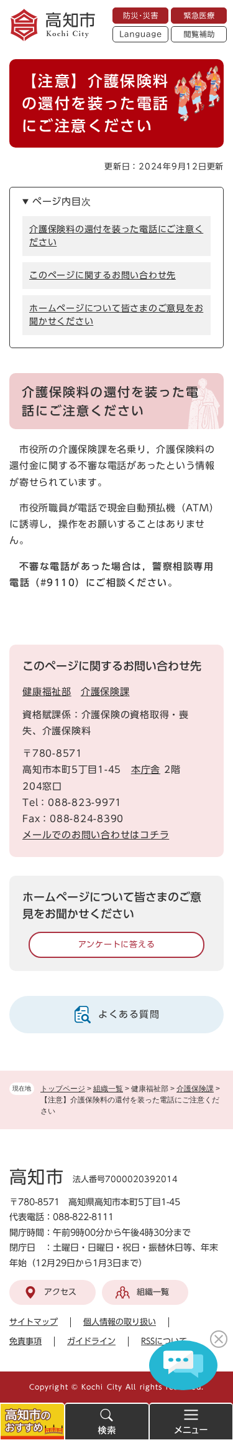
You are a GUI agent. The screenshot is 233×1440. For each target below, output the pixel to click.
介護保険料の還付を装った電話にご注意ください (116, 236)
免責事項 (25, 1341)
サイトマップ (33, 1322)
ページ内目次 (61, 201)
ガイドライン (91, 1341)
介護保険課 (195, 1088)
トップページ (62, 1088)
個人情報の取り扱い (119, 1322)
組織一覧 (108, 1088)
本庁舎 (145, 769)
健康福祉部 (46, 691)
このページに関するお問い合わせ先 (102, 275)
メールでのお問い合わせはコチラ (95, 835)
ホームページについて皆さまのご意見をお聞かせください (116, 315)
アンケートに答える (116, 944)
